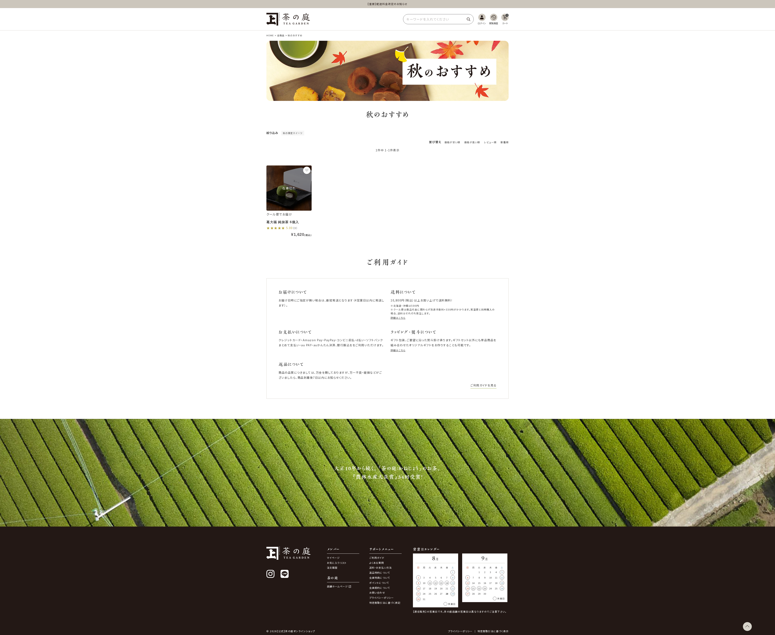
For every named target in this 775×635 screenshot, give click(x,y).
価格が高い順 (472, 142)
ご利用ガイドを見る (483, 385)
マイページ (333, 557)
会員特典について (379, 577)
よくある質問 (376, 562)
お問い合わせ (377, 592)
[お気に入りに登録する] (306, 170)
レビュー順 (490, 142)
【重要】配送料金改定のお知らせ (387, 4)
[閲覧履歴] (493, 19)
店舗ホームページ (337, 586)
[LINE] (285, 574)
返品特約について (379, 572)
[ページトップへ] (747, 626)
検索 (468, 19)
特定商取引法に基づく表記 (384, 602)
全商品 (280, 35)
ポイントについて (379, 582)
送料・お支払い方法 (380, 567)
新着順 (505, 142)
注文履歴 (332, 567)
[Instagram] (270, 574)
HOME (270, 35)
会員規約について (379, 587)
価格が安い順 (452, 142)
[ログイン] (482, 19)
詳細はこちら (398, 317)
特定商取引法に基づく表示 (493, 631)
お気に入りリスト (337, 562)
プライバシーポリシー (381, 597)
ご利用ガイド (376, 557)
